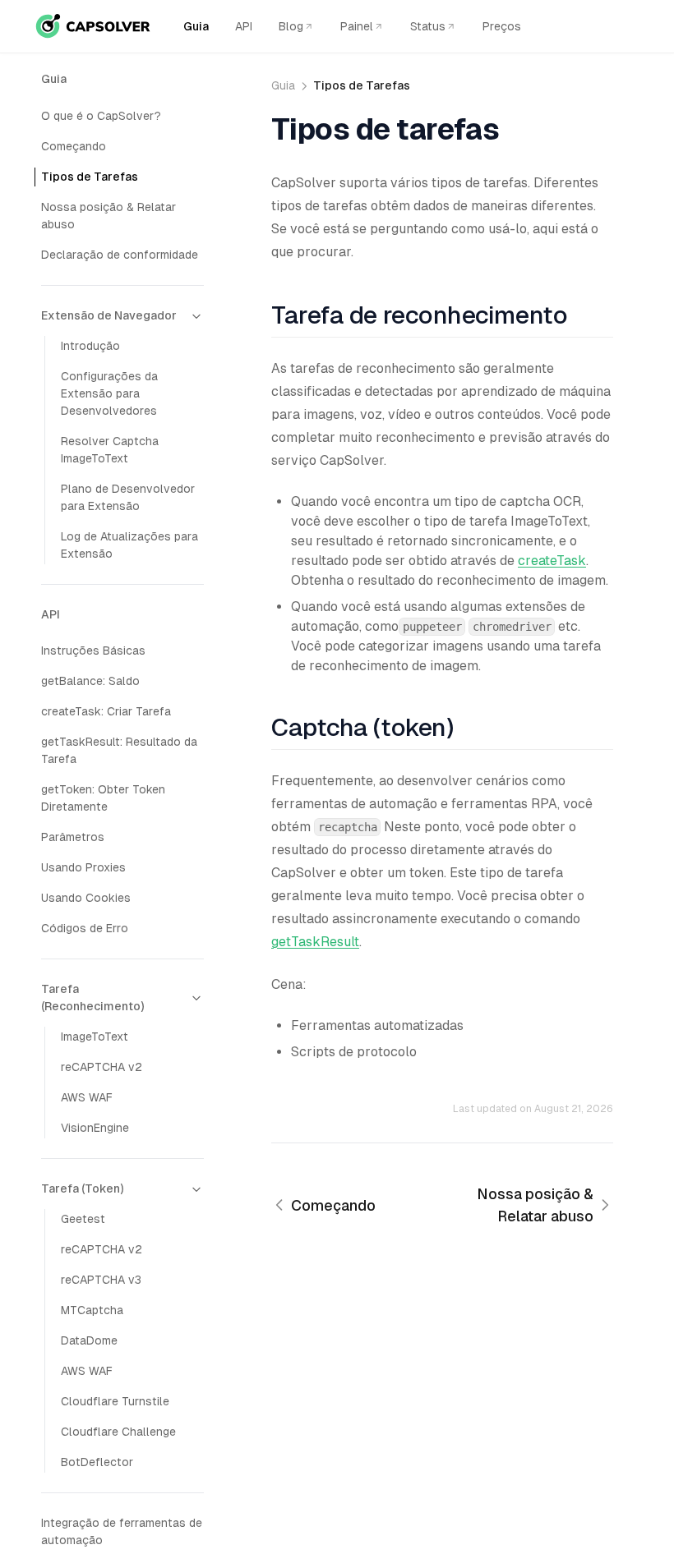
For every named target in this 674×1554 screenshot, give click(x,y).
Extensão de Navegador (109, 315)
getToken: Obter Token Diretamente (103, 798)
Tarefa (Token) (82, 1188)
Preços (501, 26)
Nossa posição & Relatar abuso (108, 215)
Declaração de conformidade (119, 254)
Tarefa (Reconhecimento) (92, 997)
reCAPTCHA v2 (101, 1067)
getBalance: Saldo (90, 680)
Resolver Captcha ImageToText (110, 449)
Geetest (83, 1218)
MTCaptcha (92, 1310)
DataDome (89, 1340)
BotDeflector (97, 1462)
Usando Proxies (83, 867)
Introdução (90, 345)
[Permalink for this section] (579, 315)
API (243, 26)
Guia (196, 26)
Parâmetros (72, 837)
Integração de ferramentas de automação (121, 1531)
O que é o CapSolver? (101, 115)
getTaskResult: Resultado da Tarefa (119, 750)
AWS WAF (87, 1097)
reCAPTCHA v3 (101, 1279)
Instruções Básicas (93, 650)
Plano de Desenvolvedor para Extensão (128, 497)
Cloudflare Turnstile (115, 1401)
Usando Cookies (86, 897)
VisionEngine (95, 1127)
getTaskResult (315, 941)
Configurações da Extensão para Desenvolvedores (109, 393)
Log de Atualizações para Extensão (129, 545)
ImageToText (94, 1036)
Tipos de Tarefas (89, 176)
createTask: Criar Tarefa (106, 711)
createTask (552, 560)
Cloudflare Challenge (118, 1431)
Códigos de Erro (84, 928)
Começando (73, 146)
